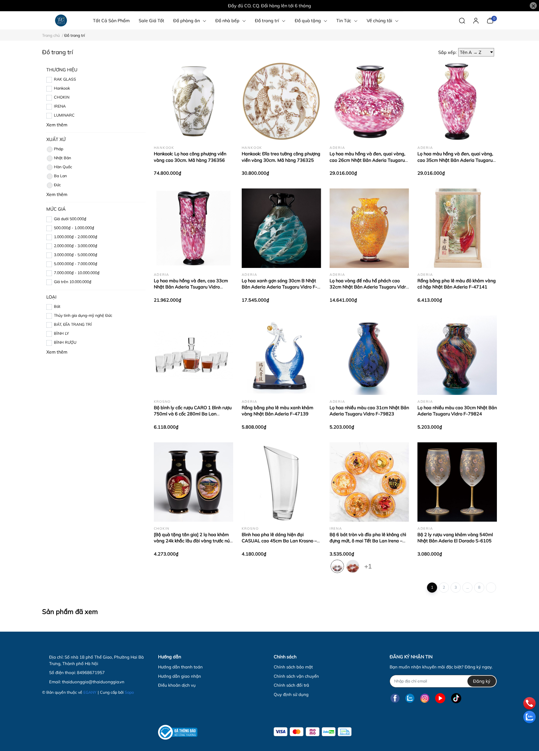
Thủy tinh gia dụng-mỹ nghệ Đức (83, 315)
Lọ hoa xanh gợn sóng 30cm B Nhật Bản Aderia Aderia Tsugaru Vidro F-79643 (279, 287)
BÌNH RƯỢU (65, 342)
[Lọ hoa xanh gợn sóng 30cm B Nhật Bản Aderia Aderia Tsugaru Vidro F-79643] (281, 228)
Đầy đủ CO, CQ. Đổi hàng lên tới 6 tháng (269, 5)
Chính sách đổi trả (291, 685)
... (467, 587)
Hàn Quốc (63, 166)
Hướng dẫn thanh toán (180, 667)
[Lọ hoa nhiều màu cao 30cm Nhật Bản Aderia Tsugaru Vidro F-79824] (457, 355)
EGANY (90, 692)
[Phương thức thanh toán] (312, 731)
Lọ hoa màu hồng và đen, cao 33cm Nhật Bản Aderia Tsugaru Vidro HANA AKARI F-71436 (191, 287)
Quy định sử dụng (291, 694)
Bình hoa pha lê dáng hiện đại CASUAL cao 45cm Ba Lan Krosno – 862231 (279, 541)
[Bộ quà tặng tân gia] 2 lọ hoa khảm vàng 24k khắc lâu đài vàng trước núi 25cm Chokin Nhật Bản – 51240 (192, 541)
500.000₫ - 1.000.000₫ (74, 227)
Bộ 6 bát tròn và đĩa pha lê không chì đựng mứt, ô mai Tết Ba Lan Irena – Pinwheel (368, 541)
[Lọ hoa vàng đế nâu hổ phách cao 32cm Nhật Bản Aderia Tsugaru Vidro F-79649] (369, 228)
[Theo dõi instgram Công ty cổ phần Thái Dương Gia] (424, 698)
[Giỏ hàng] (490, 19)
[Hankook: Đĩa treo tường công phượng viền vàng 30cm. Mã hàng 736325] (281, 101)
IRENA (60, 106)
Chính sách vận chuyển (296, 676)
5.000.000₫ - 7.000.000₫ (75, 263)
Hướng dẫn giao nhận (179, 676)
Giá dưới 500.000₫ (70, 218)
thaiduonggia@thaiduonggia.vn (93, 681)
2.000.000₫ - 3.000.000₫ (75, 245)
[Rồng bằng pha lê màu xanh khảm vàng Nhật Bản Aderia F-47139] (281, 355)
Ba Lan (60, 175)
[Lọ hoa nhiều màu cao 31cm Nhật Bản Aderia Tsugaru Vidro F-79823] (369, 355)
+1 (368, 565)
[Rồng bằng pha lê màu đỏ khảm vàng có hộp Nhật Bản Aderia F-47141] (457, 228)
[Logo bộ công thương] (177, 732)
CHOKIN (61, 97)
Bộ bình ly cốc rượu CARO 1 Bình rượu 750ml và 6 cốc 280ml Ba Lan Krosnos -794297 (193, 414)
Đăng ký (481, 681)
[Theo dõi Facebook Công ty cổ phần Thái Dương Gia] (395, 698)
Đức (57, 184)
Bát (57, 306)
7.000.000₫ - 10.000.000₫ (76, 272)
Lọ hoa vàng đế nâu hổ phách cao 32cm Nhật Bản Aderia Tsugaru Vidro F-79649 (369, 287)
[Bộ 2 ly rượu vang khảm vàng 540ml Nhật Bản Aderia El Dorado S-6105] (457, 482)
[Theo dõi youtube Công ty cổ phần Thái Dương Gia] (440, 698)
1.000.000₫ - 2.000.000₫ (75, 236)
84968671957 (91, 672)
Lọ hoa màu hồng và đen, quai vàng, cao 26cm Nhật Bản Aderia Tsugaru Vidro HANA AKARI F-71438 (367, 160)
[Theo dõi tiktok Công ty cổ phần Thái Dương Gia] (456, 698)
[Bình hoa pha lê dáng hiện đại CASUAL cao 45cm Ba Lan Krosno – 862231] (281, 482)
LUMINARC (64, 115)
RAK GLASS (65, 79)
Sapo (129, 692)
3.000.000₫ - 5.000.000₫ (75, 254)
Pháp (58, 148)
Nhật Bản (62, 157)
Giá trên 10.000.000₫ (72, 281)
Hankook (62, 88)
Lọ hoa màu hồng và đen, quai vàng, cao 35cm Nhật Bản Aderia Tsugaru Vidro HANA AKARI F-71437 (455, 160)
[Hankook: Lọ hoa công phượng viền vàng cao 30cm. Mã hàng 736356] (193, 101)
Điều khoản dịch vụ (177, 685)
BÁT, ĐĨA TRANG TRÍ (73, 324)
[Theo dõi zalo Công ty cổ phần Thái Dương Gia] (410, 698)
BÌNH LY (61, 333)
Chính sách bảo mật (293, 667)
